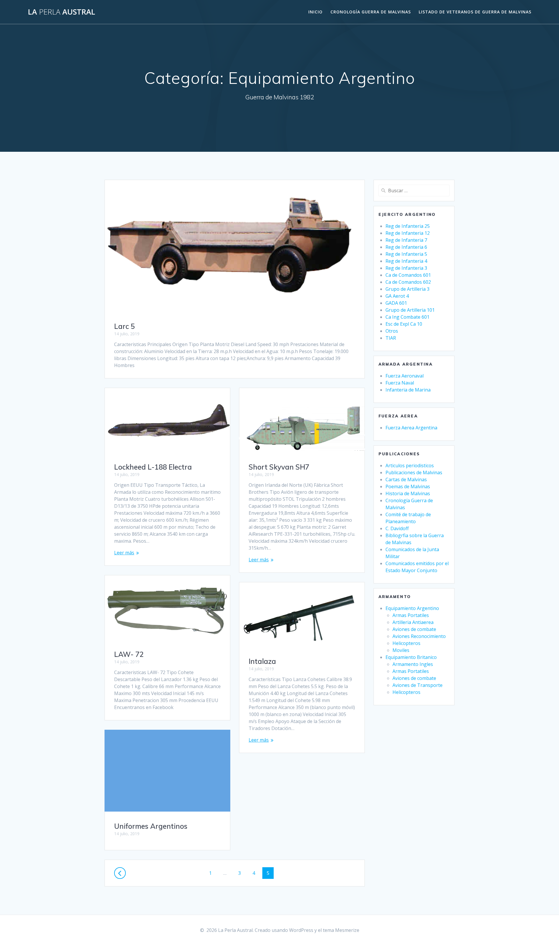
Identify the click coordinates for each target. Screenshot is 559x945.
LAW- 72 (129, 654)
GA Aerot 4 (397, 296)
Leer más (124, 552)
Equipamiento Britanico (411, 657)
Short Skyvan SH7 (279, 467)
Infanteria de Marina (408, 390)
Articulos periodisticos (409, 465)
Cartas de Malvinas (406, 479)
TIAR (390, 338)
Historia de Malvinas (407, 493)
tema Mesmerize (341, 930)
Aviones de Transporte (417, 685)
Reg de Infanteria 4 (406, 261)
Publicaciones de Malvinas (413, 472)
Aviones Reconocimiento (419, 636)
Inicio (315, 12)
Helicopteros (406, 643)
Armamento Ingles (412, 664)
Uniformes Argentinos (150, 826)
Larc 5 (124, 326)
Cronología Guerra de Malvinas (370, 12)
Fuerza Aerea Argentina (411, 427)
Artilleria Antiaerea (413, 622)
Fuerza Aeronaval (404, 376)
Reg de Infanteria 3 (406, 268)
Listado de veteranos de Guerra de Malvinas (475, 12)
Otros (391, 331)
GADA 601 (396, 303)
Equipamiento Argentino (412, 608)
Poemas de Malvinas (407, 486)
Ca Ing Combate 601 (407, 317)
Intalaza (262, 661)
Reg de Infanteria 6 (406, 247)
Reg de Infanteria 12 (407, 233)
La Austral (61, 12)
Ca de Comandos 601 (408, 275)
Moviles (400, 650)
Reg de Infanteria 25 (407, 226)
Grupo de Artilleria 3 (407, 289)
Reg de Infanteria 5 (406, 254)
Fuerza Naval (399, 383)
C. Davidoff (397, 528)
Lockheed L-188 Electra (153, 467)
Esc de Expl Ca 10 (403, 324)
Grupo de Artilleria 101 (410, 310)
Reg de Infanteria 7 (406, 240)
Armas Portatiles (410, 615)
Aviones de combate (414, 629)
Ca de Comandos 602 (408, 282)
